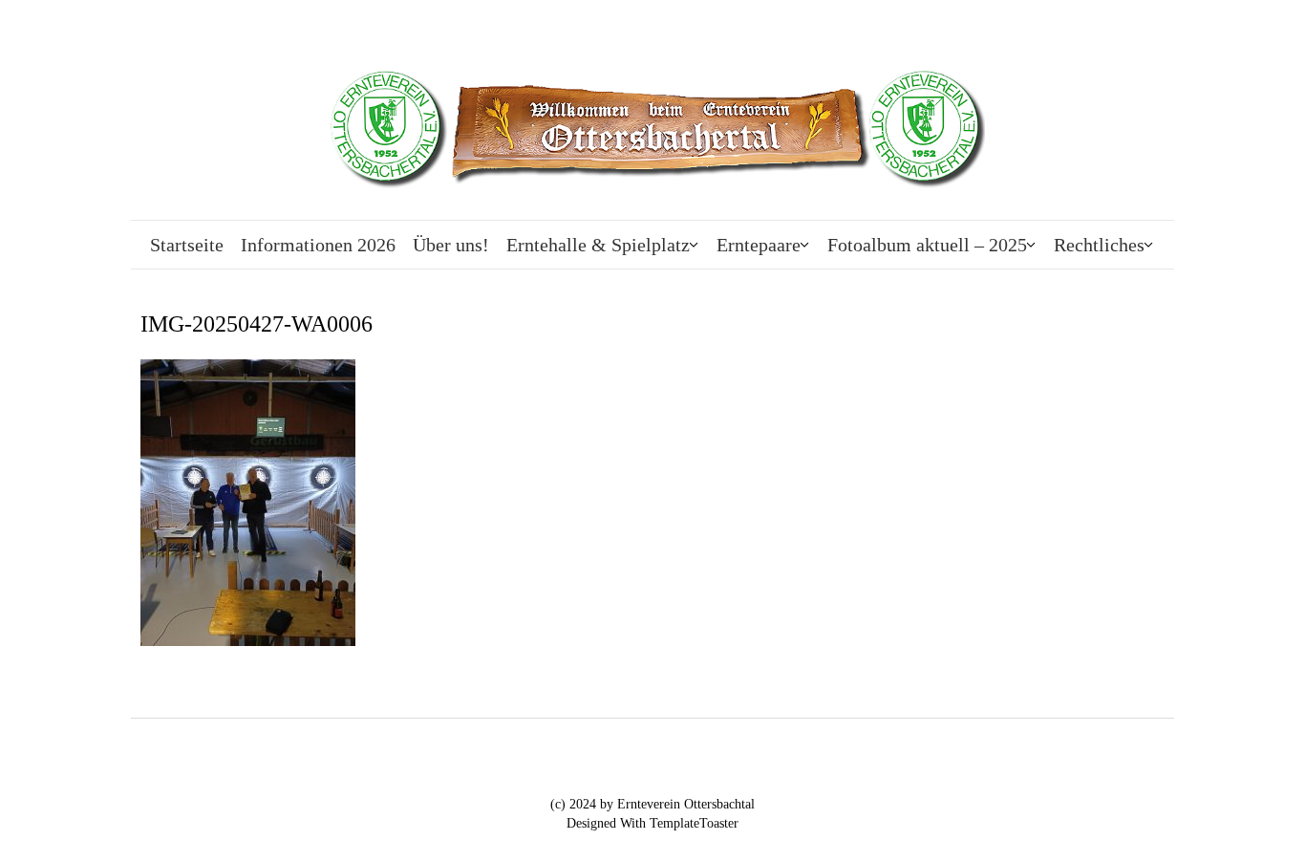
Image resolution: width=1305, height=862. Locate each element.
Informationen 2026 (318, 244)
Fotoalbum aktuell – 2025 (927, 244)
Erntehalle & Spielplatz (598, 244)
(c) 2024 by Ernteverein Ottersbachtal (652, 804)
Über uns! (451, 244)
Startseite (187, 244)
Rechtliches (1099, 244)
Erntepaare (759, 244)
